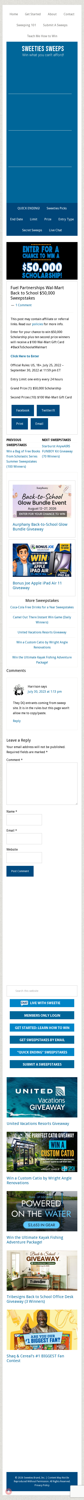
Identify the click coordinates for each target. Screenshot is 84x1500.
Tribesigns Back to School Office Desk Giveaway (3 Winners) (40, 1299)
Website (12, 849)
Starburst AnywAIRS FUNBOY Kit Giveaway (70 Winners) (57, 451)
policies (37, 324)
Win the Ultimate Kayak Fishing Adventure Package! (35, 1239)
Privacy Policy (42, 1485)
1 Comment (23, 305)
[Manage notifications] (8, 1491)
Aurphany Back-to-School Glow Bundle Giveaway (40, 526)
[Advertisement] (42, 936)
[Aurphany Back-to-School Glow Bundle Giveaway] (42, 502)
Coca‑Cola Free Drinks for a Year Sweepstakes (42, 607)
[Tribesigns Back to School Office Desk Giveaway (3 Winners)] (42, 1271)
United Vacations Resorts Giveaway (42, 632)
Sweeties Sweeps (43, 49)
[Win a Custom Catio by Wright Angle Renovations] (42, 1152)
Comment (14, 760)
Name (11, 811)
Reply (17, 721)
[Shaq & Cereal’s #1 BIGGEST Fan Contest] (42, 1330)
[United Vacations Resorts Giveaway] (42, 1098)
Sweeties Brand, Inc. (34, 1477)
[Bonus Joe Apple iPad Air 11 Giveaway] (42, 561)
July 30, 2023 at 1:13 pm (45, 691)
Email (11, 830)
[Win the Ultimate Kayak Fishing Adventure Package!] (42, 1212)
